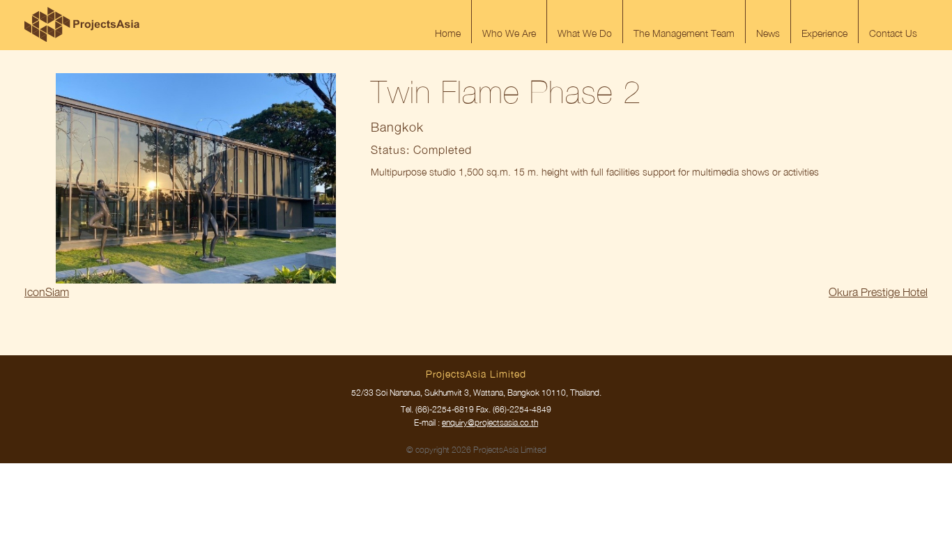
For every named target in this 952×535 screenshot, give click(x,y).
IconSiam (46, 292)
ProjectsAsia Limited (81, 24)
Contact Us (893, 33)
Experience (824, 33)
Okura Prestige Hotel (878, 292)
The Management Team (684, 33)
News (768, 33)
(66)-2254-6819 (444, 409)
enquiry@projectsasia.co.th (490, 422)
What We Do (585, 33)
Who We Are (509, 33)
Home (448, 33)
